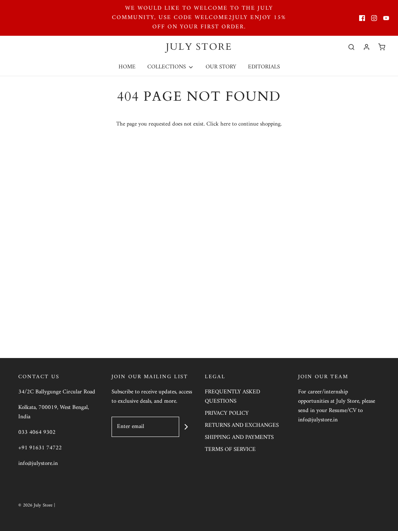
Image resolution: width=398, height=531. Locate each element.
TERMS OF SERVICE (230, 450)
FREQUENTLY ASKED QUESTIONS (232, 397)
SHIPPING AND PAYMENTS (239, 438)
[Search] (351, 47)
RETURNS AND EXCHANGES (242, 426)
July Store (199, 47)
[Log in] (366, 47)
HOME (127, 67)
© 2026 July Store (36, 505)
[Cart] (381, 47)
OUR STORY (221, 67)
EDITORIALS (264, 67)
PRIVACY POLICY (227, 414)
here (225, 124)
